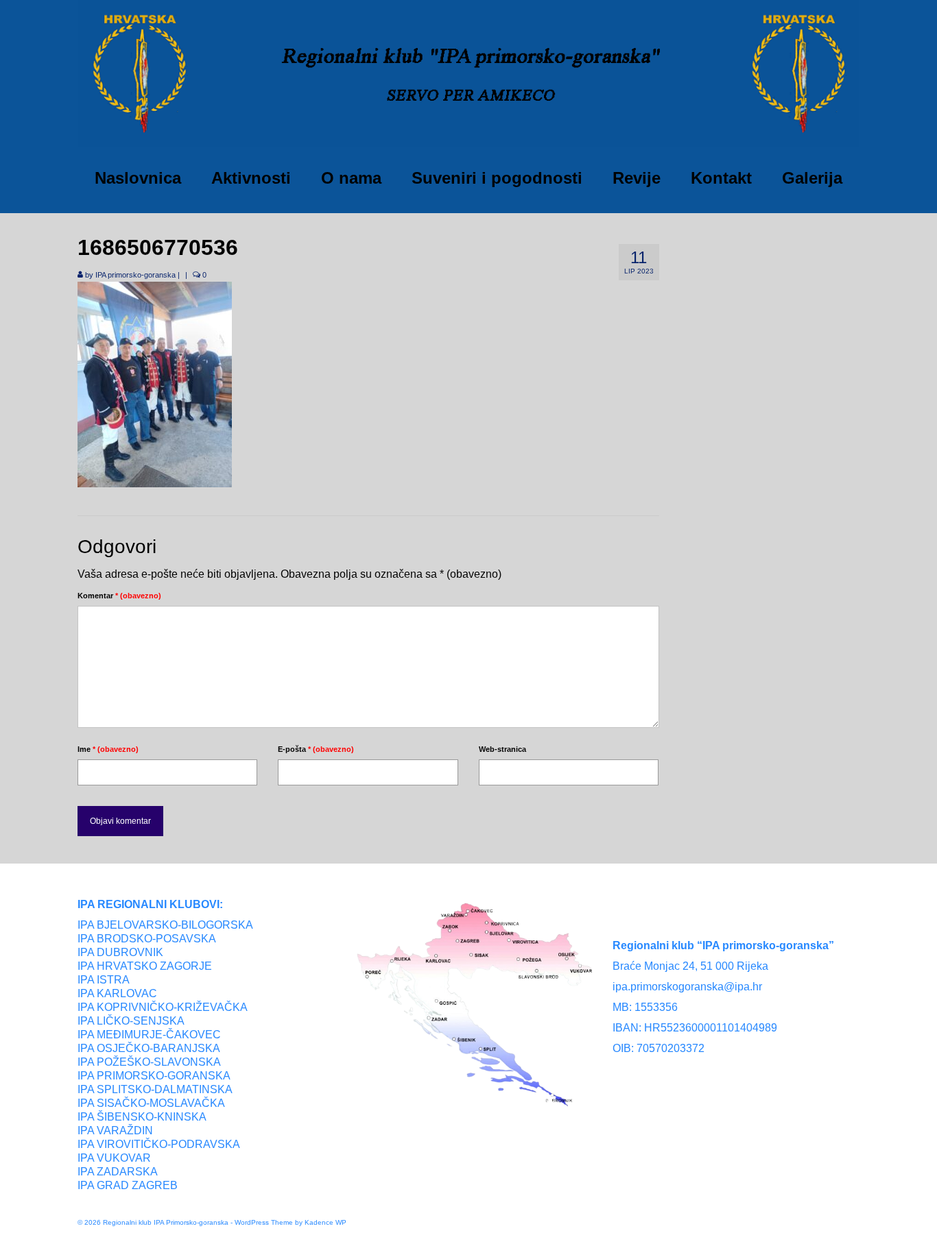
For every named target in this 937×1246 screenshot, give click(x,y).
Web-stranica (502, 749)
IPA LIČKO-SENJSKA (131, 1021)
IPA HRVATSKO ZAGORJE (145, 966)
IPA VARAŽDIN (115, 1130)
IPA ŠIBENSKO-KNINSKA (142, 1117)
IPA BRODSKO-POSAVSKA (147, 938)
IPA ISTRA (104, 980)
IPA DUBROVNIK (120, 952)
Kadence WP (325, 1222)
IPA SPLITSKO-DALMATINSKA (155, 1089)
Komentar (119, 595)
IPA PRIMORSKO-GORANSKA (154, 1076)
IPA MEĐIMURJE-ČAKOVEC (149, 1034)
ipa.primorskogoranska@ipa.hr (687, 986)
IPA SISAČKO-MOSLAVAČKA (151, 1103)
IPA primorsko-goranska (135, 275)
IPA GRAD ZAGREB (128, 1185)
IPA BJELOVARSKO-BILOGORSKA (165, 925)
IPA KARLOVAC (117, 993)
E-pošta (316, 749)
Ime (108, 749)
